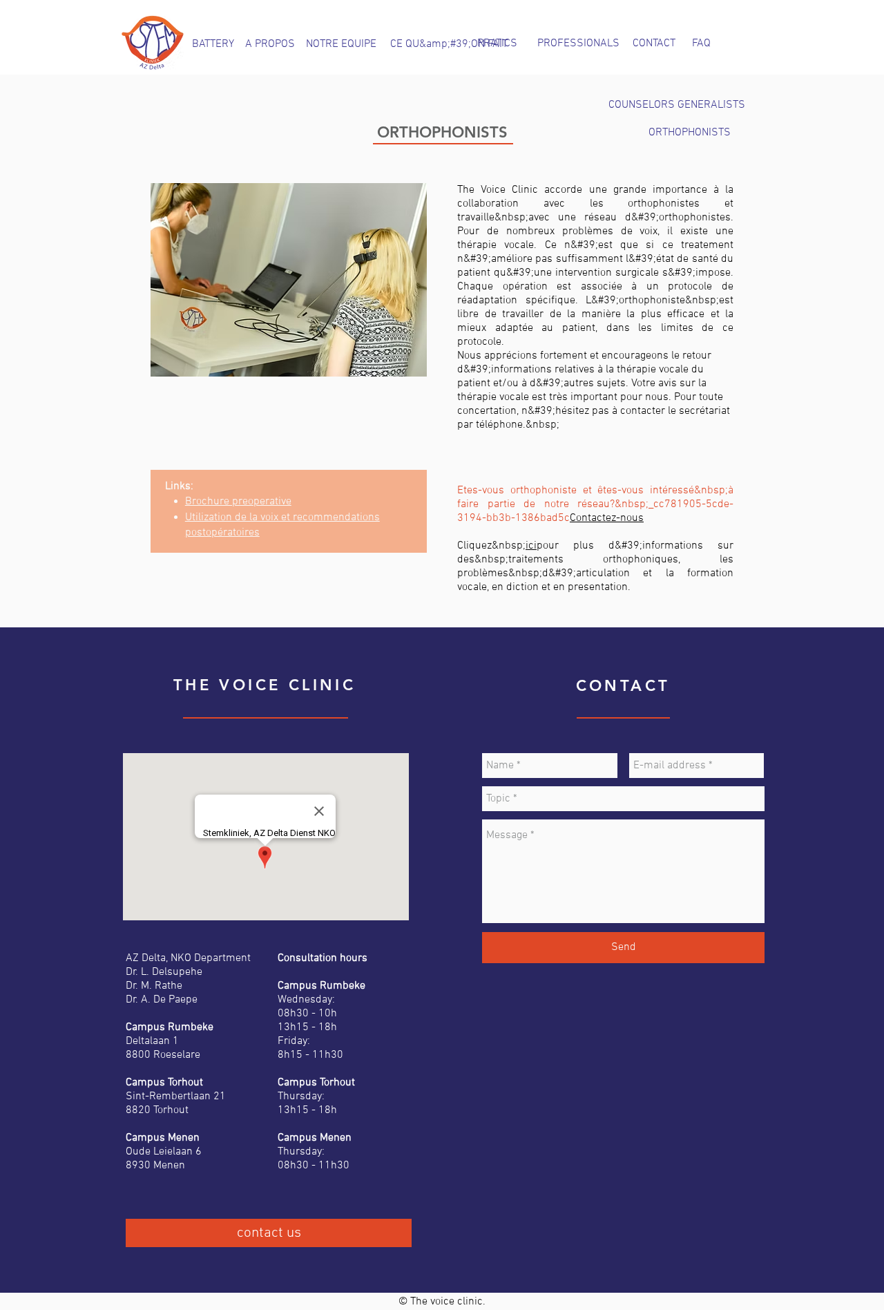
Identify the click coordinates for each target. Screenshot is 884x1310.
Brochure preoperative (238, 502)
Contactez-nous (607, 518)
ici (531, 546)
